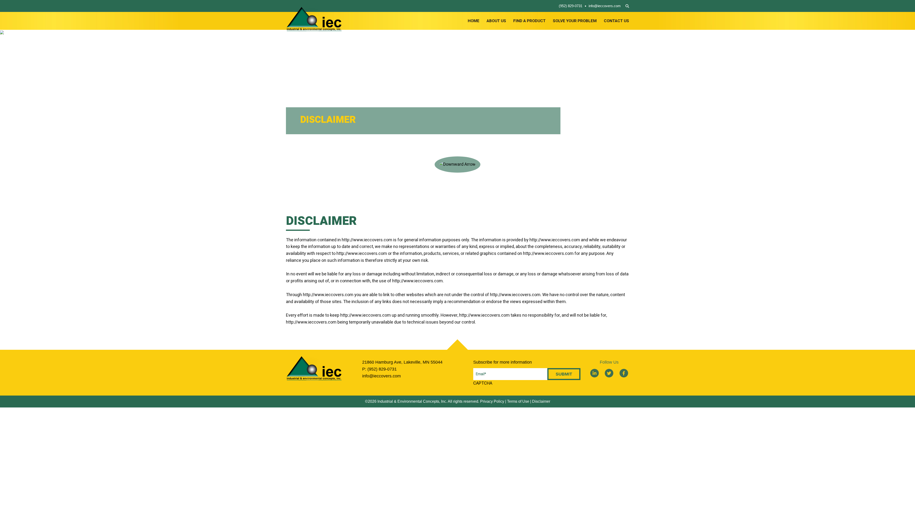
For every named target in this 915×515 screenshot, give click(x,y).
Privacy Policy (492, 401)
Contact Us (616, 21)
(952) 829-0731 (570, 6)
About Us (496, 21)
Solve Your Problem (575, 21)
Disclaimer (541, 401)
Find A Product (529, 21)
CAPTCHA (482, 383)
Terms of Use (518, 401)
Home (473, 21)
